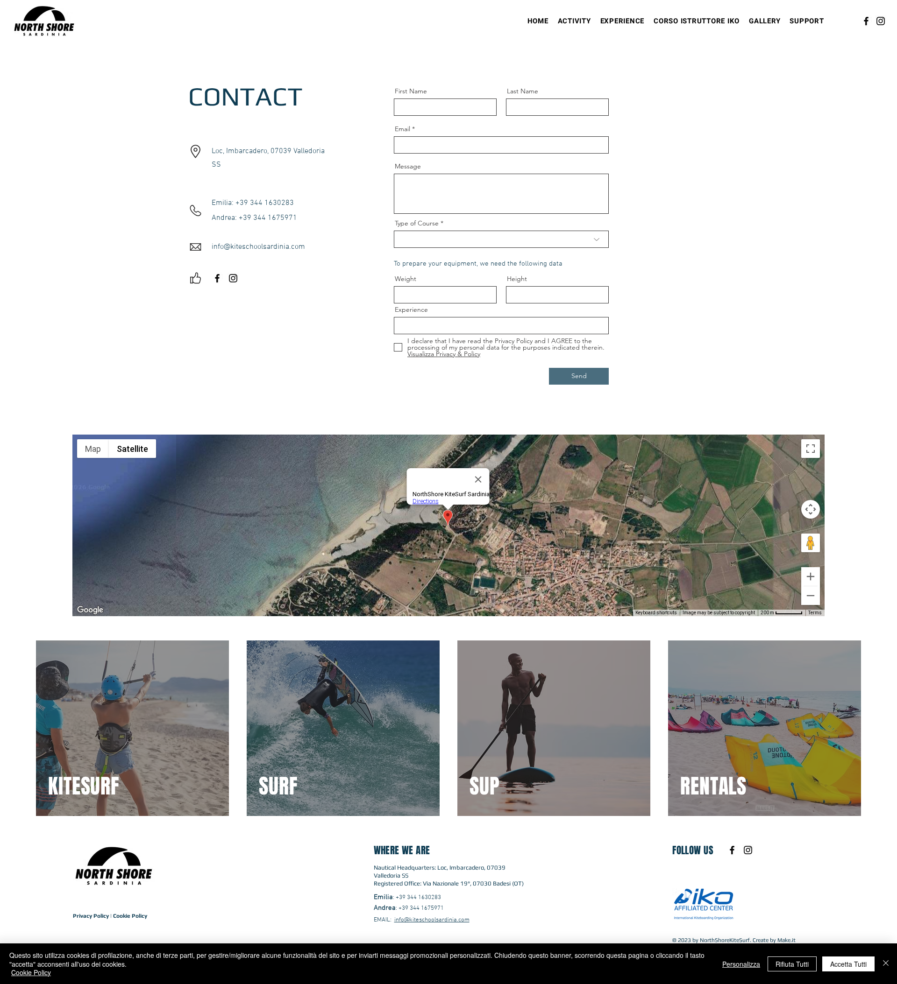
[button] (574, 21)
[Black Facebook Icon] (217, 278)
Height (517, 278)
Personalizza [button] (741, 964)
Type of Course (417, 223)
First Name (411, 91)
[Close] (885, 964)
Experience (411, 309)
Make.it (786, 940)
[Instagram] (880, 21)
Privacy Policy (91, 916)
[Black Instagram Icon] (233, 278)
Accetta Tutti (848, 964)
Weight (405, 278)
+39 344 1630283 (418, 897)
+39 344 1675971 (421, 908)
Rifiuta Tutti (792, 964)
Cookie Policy (130, 916)
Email (402, 129)
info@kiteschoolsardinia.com (432, 920)
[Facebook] (866, 21)
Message (408, 166)
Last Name (522, 91)
